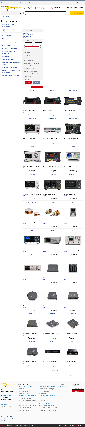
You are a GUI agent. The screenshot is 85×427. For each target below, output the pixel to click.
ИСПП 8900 (52, 258)
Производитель (28, 30)
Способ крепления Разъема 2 (31, 63)
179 (81, 375)
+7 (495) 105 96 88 (35, 8)
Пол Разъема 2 (27, 58)
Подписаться (78, 391)
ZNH (73, 202)
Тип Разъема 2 (27, 52)
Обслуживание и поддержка (36, 3)
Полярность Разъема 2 (30, 68)
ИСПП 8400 (32, 314)
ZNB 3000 (32, 230)
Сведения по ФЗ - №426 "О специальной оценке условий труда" (10, 417)
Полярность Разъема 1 (30, 66)
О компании (4, 3)
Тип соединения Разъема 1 (31, 71)
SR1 (73, 230)
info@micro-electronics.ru (6, 398)
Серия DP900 (32, 146)
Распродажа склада (77, 13)
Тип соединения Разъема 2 (31, 74)
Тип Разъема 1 (27, 50)
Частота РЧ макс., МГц (29, 40)
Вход (75, 3)
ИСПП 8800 (73, 258)
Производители (24, 3)
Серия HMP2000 (52, 118)
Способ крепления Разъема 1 (31, 60)
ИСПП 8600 (52, 286)
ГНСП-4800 (52, 341)
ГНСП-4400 (73, 341)
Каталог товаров (6, 13)
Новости (11, 3)
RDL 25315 (32, 90)
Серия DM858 (32, 118)
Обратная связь (7, 395)
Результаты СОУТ (5, 420)
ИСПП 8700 (32, 286)
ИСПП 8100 (32, 341)
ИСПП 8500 (73, 286)
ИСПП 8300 (52, 314)
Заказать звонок (7, 389)
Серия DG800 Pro (32, 174)
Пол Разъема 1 (27, 55)
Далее (24, 112)
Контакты (16, 3)
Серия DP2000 (73, 118)
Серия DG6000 (52, 174)
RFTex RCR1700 (52, 202)
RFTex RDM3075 (73, 90)
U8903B (32, 258)
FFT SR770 (52, 230)
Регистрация (80, 3)
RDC (53, 146)
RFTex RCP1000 (32, 202)
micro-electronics (7, 406)
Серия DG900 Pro (73, 174)
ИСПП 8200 (73, 314)
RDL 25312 (52, 90)
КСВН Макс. (27, 79)
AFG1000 (73, 146)
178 (78, 375)
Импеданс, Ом (27, 76)
